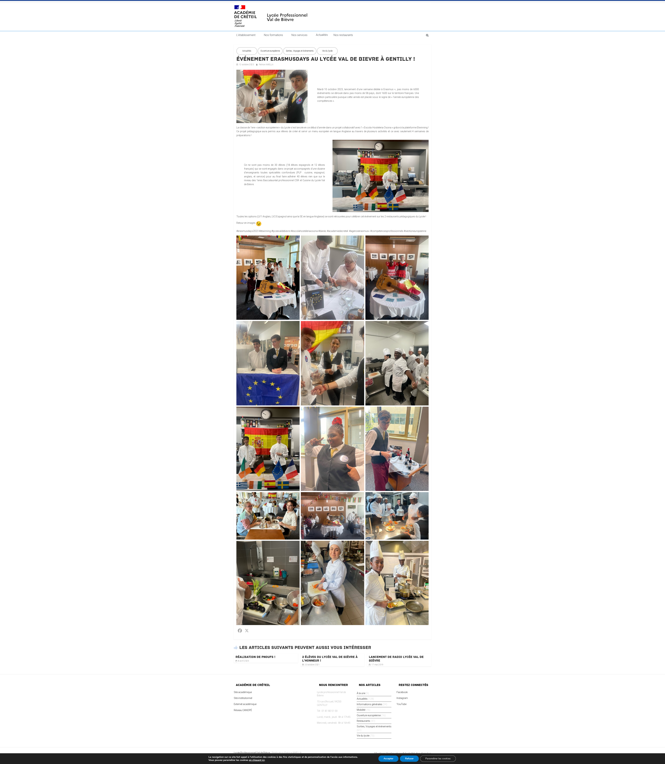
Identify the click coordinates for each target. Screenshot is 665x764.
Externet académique (245, 704)
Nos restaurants (343, 35)
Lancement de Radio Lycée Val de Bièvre (396, 659)
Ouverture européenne (270, 51)
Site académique (243, 692)
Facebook (402, 692)
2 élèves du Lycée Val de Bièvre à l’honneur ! (330, 659)
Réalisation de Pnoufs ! (255, 657)
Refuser (409, 758)
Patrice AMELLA (266, 64)
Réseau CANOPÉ (243, 710)
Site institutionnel (243, 698)
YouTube (401, 704)
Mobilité (361, 709)
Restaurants (363, 721)
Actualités (322, 35)
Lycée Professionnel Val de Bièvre (252, 752)
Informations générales (369, 704)
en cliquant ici (257, 760)
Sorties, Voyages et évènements (300, 51)
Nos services (299, 35)
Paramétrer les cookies (438, 758)
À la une (361, 693)
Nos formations (273, 35)
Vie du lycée (327, 51)
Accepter (388, 758)
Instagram (402, 698)
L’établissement (245, 35)
